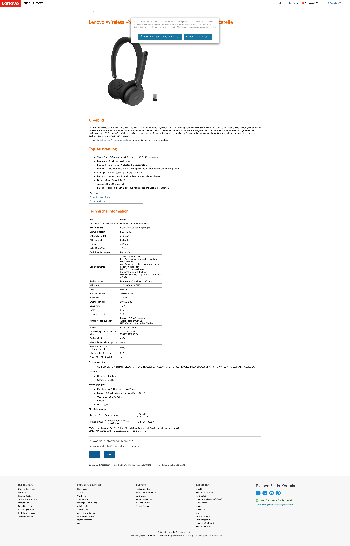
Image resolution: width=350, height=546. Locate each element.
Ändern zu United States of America (159, 37)
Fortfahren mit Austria (198, 37)
